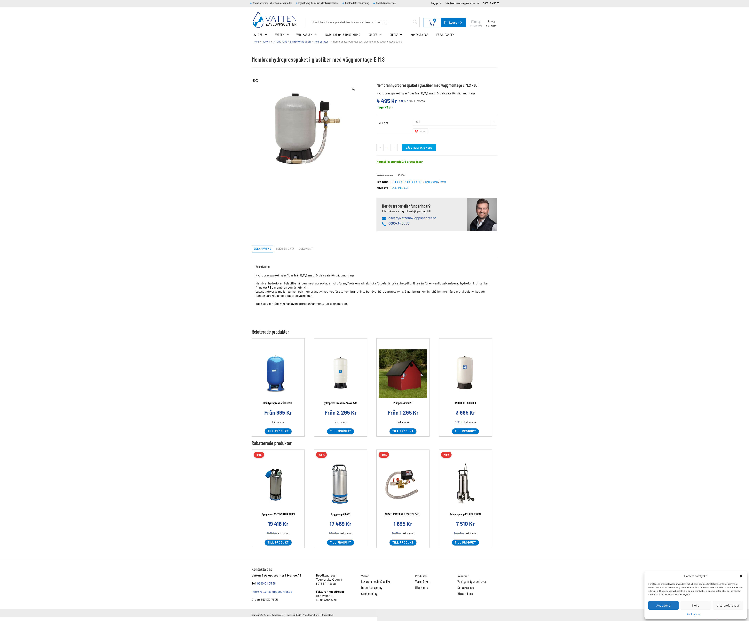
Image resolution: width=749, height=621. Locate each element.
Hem (256, 41)
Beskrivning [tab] (262, 248)
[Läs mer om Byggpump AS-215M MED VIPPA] (278, 484)
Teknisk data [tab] (285, 248)
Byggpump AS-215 (340, 514)
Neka (695, 605)
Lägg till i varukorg (419, 147)
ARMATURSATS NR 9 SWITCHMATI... (403, 514)
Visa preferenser (728, 605)
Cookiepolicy (693, 614)
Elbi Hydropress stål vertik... (278, 403)
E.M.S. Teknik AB (399, 187)
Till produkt (278, 431)
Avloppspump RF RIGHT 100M (465, 514)
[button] (741, 576)
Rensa (422, 131)
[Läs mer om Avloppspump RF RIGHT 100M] (465, 484)
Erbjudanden (445, 34)
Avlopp (258, 34)
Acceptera (663, 605)
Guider (373, 34)
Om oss (394, 34)
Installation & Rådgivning (342, 34)
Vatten (280, 34)
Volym (383, 123)
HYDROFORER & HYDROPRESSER (292, 41)
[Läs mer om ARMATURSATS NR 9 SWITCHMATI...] (403, 484)
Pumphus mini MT (403, 403)
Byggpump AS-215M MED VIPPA (278, 514)
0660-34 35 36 (266, 583)
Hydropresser (321, 41)
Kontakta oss (419, 34)
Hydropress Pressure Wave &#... (341, 403)
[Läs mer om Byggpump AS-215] (340, 484)
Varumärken (304, 34)
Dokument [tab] (306, 248)
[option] (306, 124)
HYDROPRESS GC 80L (465, 403)
